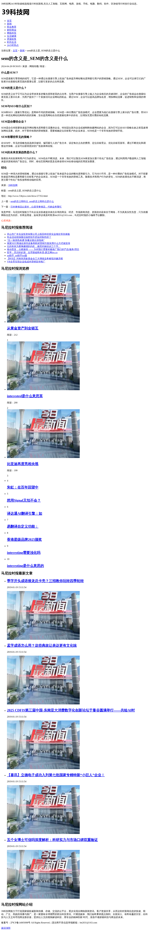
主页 (15, 50)
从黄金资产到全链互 (22, 328)
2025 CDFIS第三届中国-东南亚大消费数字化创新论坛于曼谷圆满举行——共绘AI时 (71, 710)
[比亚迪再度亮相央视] (43, 457)
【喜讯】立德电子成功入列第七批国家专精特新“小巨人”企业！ (56, 775)
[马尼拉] (15, 15)
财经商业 (11, 30)
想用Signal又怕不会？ (24, 500)
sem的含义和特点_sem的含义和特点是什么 (32, 201)
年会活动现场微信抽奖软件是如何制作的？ (29, 237)
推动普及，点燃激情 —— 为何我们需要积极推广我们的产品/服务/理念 (43, 249)
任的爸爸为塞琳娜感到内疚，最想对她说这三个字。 (34, 246)
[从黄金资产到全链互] (43, 321)
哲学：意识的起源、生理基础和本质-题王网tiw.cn (32, 252)
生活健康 (11, 36)
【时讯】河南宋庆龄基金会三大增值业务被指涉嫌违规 (35, 258)
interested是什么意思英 (25, 396)
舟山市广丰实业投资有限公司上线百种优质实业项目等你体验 (38, 234)
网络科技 (11, 33)
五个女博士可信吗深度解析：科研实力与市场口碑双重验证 (52, 840)
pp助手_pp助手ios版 (17, 255)
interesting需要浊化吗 (23, 552)
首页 (9, 21)
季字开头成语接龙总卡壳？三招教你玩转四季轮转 (45, 581)
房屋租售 (11, 39)
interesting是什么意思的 (25, 566)
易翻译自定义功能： (22, 526)
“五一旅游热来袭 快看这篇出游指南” (26, 240)
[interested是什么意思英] (43, 389)
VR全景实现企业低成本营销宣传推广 (26, 261)
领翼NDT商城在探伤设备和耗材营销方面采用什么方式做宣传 (38, 243)
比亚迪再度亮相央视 (22, 464)
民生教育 (11, 27)
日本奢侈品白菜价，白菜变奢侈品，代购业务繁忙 (36, 206)
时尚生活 (11, 42)
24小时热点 (13, 45)
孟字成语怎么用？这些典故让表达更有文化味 (42, 645)
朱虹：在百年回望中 (22, 487)
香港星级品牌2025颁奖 (24, 539)
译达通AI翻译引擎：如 (24, 513)
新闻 (9, 24)
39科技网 (12, 185)
